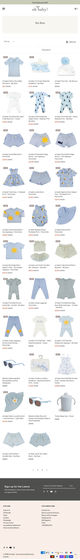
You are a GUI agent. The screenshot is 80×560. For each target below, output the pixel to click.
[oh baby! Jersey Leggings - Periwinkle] (40, 288)
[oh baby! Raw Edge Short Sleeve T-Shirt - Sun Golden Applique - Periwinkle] (13, 251)
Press (5, 515)
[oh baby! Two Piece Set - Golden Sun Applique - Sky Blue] (66, 326)
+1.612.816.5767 (47, 525)
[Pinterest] (47, 492)
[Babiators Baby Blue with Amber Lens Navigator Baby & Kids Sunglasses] (40, 401)
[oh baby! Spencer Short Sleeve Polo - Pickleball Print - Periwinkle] (66, 177)
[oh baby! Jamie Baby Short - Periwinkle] (13, 140)
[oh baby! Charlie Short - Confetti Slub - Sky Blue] (13, 439)
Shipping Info (46, 518)
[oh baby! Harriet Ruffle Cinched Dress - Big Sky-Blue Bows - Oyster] (66, 364)
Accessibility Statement (11, 525)
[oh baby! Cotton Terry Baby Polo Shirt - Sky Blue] (13, 66)
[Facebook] (4, 548)
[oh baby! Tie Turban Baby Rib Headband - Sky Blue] (40, 66)
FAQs (43, 523)
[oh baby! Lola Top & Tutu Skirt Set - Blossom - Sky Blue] (40, 251)
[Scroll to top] (75, 554)
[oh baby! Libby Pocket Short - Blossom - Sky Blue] (66, 251)
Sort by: (7, 41)
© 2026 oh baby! (9, 554)
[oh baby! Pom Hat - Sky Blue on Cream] (66, 66)
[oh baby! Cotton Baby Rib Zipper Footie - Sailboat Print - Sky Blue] (40, 102)
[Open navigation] (16, 8)
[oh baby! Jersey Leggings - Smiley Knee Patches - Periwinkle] (13, 326)
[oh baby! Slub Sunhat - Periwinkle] (66, 215)
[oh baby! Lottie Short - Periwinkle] (40, 177)
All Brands (7, 513)
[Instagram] (55, 492)
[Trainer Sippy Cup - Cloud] (66, 401)
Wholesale (7, 520)
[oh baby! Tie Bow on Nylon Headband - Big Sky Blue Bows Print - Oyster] (40, 364)
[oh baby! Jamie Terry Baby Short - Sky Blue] (40, 439)
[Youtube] (51, 492)
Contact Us (46, 510)
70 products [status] (46, 50)
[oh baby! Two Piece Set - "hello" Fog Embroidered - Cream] (40, 326)
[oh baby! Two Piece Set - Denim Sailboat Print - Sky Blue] (66, 102)
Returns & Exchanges (49, 515)
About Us (6, 510)
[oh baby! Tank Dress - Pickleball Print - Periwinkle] (13, 177)
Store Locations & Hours (50, 513)
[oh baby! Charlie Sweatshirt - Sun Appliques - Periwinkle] (13, 215)
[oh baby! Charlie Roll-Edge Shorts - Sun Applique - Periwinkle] (40, 140)
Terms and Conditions (11, 528)
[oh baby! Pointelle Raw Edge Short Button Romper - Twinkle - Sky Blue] (66, 288)
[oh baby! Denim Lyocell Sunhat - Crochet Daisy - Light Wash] (13, 401)
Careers (6, 518)
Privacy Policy (8, 523)
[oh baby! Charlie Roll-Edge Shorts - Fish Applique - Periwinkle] (66, 140)
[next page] (47, 470)
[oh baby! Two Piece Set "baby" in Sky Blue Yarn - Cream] (13, 102)
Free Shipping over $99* (40, 2)
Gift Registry (46, 520)
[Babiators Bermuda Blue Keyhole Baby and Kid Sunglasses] (13, 364)
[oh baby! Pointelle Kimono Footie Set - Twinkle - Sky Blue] (13, 288)
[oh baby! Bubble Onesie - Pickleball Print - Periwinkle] (40, 215)
